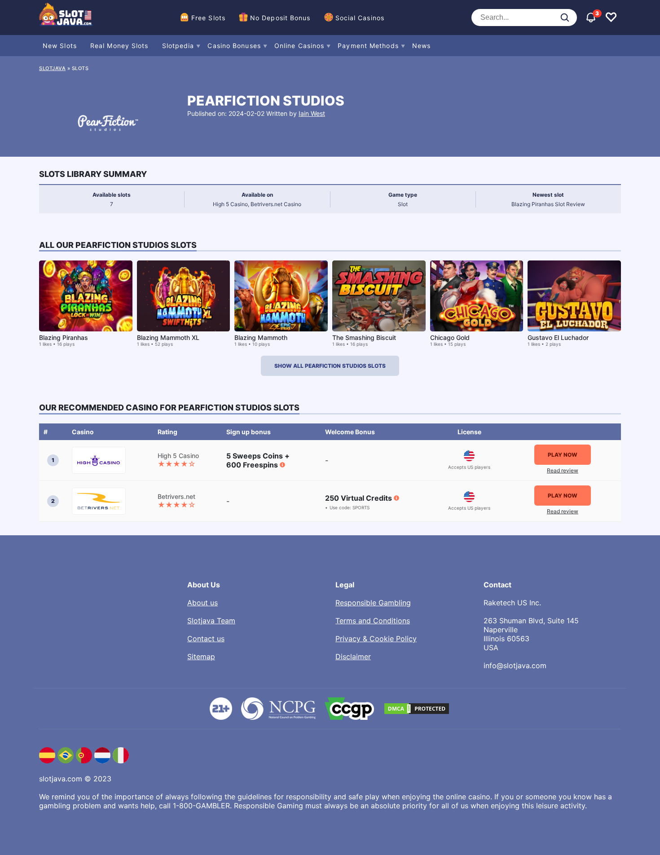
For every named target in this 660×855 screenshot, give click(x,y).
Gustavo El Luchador (558, 337)
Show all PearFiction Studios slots (330, 365)
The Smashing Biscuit (364, 337)
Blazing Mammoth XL (168, 337)
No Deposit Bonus (280, 18)
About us (202, 602)
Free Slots (208, 18)
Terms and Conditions (372, 620)
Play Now (562, 454)
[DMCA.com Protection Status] (416, 708)
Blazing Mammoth (260, 337)
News (421, 45)
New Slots (60, 45)
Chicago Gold (450, 337)
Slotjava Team (211, 620)
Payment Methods (368, 45)
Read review (562, 470)
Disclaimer (353, 656)
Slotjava (52, 68)
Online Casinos (299, 45)
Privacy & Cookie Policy (376, 638)
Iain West (312, 113)
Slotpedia (178, 45)
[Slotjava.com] (66, 17)
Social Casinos (359, 18)
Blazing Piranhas (63, 337)
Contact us (205, 638)
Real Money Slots (119, 45)
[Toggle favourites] (611, 17)
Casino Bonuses (233, 45)
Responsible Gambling (373, 602)
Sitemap (201, 656)
